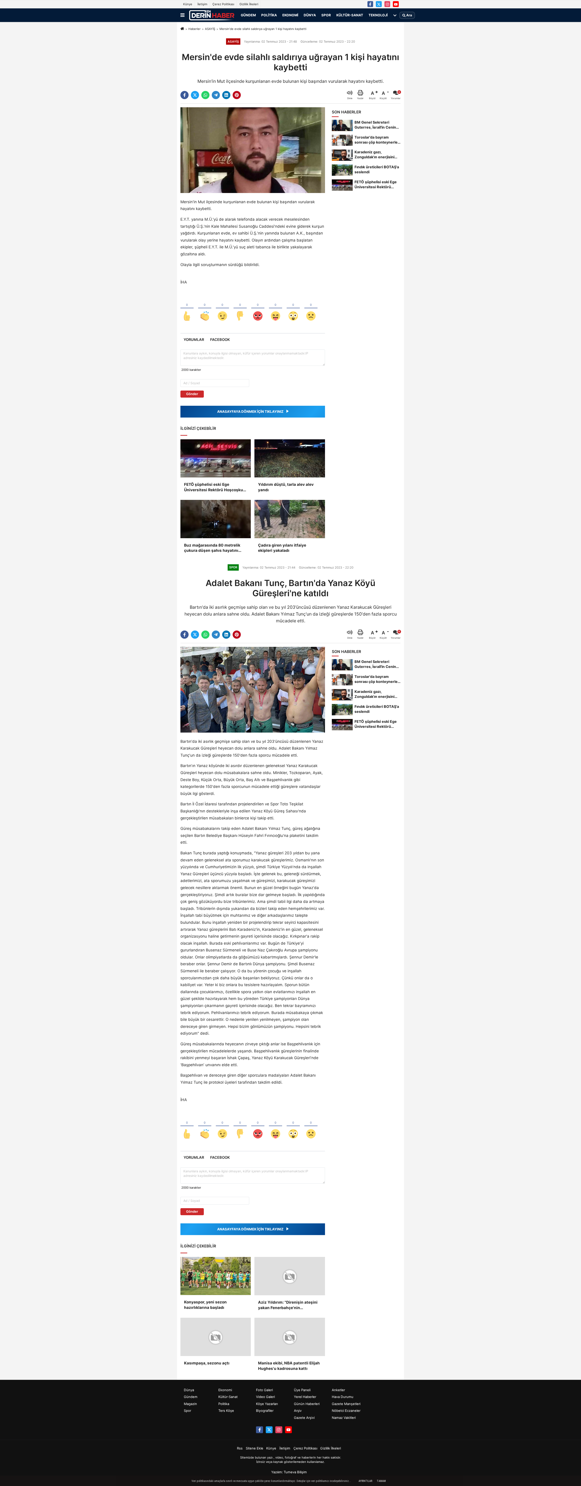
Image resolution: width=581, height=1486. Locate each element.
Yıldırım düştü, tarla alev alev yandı (286, 487)
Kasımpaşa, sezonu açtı (206, 1363)
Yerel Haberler (305, 1397)
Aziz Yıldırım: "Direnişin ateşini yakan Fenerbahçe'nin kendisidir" (288, 1305)
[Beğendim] (187, 308)
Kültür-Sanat (349, 15)
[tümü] (394, 15)
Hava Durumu (342, 1397)
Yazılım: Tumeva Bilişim (289, 1472)
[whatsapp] (205, 95)
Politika (269, 15)
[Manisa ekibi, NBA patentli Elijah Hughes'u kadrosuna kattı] (289, 1337)
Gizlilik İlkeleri (248, 4)
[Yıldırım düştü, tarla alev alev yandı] (289, 458)
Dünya (310, 15)
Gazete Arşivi (304, 1417)
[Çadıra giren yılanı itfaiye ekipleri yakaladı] (289, 519)
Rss (240, 1448)
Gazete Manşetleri (346, 1404)
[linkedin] (226, 95)
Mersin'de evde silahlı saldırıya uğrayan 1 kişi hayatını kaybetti (262, 29)
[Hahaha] (275, 308)
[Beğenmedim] (240, 308)
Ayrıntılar (365, 1481)
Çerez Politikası (223, 4)
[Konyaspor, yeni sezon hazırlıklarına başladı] (215, 1276)
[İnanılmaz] (293, 308)
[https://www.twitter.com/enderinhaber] (379, 4)
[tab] (193, 339)
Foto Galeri (264, 1390)
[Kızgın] (257, 308)
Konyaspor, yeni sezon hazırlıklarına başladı (205, 1305)
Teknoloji (378, 15)
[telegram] (216, 95)
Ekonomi (290, 15)
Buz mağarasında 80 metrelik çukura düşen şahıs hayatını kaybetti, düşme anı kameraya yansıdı (212, 548)
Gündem (248, 15)
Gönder (192, 394)
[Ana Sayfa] (182, 29)
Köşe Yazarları (267, 1404)
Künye (187, 4)
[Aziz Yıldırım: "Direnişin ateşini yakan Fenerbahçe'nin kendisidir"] (289, 1276)
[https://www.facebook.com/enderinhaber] (370, 4)
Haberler (194, 29)
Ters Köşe (226, 1410)
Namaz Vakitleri (344, 1417)
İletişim (202, 4)
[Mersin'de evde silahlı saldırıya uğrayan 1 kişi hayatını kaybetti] (252, 150)
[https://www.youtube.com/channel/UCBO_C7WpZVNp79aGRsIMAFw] (396, 4)
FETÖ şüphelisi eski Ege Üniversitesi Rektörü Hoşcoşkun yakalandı (215, 487)
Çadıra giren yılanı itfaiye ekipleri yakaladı (282, 548)
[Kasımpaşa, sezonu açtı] (215, 1337)
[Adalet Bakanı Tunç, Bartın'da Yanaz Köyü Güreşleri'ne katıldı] (252, 689)
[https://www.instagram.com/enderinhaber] (387, 4)
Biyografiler (264, 1410)
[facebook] (184, 95)
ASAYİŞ (210, 29)
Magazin (190, 1404)
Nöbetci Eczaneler (346, 1410)
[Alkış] (204, 308)
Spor (326, 15)
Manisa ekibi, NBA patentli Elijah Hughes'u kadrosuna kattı (289, 1366)
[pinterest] (237, 95)
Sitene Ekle (254, 1448)
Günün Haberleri (307, 1404)
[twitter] (195, 95)
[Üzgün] (311, 308)
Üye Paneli (302, 1390)
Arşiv (298, 1410)
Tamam (381, 1481)
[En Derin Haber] (211, 15)
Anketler (338, 1390)
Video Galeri (265, 1397)
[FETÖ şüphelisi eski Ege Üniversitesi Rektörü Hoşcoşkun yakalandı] (215, 458)
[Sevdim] (222, 308)
